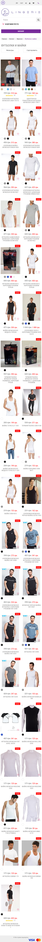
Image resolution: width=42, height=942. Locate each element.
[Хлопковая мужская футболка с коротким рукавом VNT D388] (10, 582)
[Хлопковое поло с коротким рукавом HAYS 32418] (31, 307)
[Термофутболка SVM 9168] (31, 402)
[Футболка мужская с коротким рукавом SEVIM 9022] (31, 213)
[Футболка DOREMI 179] (10, 853)
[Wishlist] (18, 84)
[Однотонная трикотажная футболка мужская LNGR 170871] (31, 73)
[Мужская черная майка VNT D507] (31, 582)
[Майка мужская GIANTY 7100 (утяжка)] (10, 808)
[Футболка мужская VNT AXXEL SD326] (10, 718)
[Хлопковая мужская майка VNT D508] (10, 535)
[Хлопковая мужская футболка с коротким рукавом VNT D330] (31, 535)
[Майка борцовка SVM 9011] (31, 445)
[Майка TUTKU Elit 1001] (10, 402)
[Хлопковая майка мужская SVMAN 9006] (10, 122)
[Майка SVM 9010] (10, 490)
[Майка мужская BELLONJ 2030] (31, 718)
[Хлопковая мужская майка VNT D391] (10, 628)
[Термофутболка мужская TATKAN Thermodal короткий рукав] (10, 353)
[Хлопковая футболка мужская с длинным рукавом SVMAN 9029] (31, 167)
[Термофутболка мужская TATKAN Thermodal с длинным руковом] (31, 353)
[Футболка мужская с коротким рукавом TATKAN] (10, 260)
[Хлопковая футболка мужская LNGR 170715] (10, 73)
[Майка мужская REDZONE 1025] (31, 763)
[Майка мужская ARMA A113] (31, 808)
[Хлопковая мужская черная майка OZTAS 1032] (31, 490)
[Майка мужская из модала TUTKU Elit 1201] (10, 445)
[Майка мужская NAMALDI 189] (31, 673)
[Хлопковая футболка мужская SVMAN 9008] (31, 122)
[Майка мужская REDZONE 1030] (10, 763)
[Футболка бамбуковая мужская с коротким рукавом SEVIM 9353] (10, 213)
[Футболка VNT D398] (31, 628)
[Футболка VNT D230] (10, 673)
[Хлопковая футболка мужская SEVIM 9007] (10, 167)
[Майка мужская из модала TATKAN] (10, 307)
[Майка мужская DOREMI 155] (31, 853)
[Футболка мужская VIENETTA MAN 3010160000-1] (10, 898)
